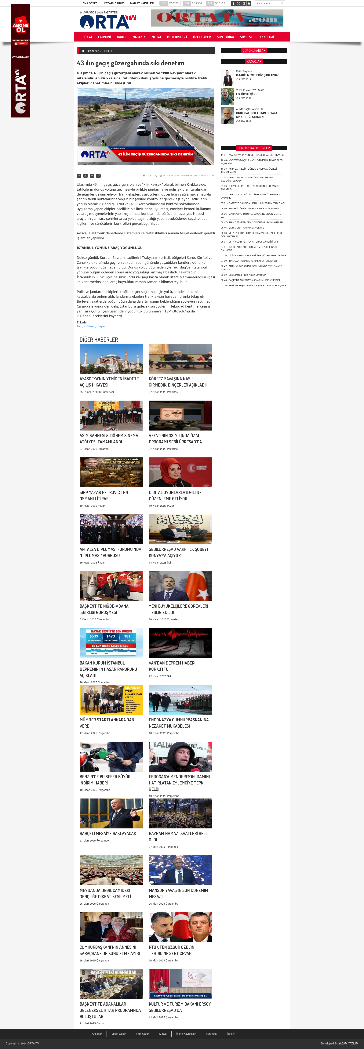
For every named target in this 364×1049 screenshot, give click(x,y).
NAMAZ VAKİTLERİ (142, 3)
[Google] (92, 176)
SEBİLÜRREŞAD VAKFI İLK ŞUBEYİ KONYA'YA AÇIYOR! (254, 285)
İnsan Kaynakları (186, 1034)
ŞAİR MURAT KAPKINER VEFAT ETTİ (244, 227)
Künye (163, 1034)
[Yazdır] (144, 175)
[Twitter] (85, 176)
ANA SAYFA (89, 3)
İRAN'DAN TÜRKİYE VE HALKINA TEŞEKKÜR (249, 260)
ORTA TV (33, 1043)
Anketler (97, 1034)
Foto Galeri (142, 1034)
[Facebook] (79, 176)
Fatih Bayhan (244, 109)
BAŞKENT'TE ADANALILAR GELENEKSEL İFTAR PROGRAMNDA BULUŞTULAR (110, 1010)
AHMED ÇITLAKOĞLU (249, 90)
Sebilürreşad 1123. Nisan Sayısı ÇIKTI (244, 274)
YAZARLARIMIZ (114, 3)
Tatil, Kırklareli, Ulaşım (91, 326)
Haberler (93, 51)
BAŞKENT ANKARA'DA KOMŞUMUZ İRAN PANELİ (251, 280)
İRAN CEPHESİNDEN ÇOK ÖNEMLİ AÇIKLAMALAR (252, 222)
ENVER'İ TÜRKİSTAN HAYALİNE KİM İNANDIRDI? (251, 208)
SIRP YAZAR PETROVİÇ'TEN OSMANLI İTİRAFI (249, 241)
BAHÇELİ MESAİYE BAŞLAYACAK (108, 833)
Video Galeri (118, 1034)
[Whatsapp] (98, 176)
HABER (107, 51)
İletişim (231, 1034)
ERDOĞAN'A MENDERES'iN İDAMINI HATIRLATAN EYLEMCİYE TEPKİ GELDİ (179, 783)
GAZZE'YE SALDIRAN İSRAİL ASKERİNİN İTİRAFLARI (253, 203)
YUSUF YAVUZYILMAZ (250, 71)
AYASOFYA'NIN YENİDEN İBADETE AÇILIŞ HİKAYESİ (252, 154)
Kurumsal (211, 1034)
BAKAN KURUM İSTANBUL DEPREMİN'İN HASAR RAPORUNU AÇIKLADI (108, 669)
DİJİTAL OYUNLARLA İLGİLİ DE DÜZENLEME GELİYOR (254, 255)
